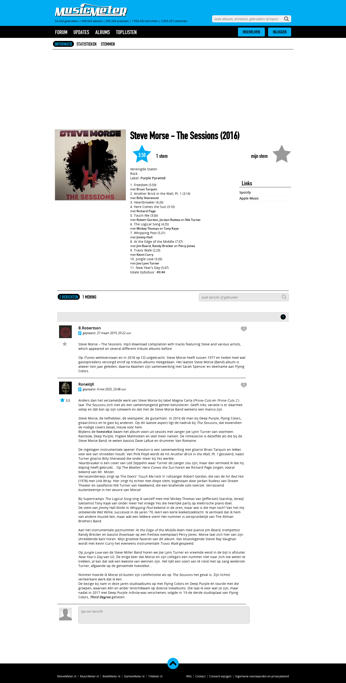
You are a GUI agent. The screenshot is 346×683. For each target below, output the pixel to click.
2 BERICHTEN (68, 297)
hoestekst (105, 431)
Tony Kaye (171, 228)
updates (81, 32)
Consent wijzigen (220, 676)
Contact (200, 676)
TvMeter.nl (155, 676)
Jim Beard (144, 246)
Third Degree (100, 597)
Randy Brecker (162, 246)
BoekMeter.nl (111, 676)
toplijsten (126, 32)
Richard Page (146, 211)
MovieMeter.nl (66, 676)
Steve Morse (149, 135)
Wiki (189, 676)
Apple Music (249, 198)
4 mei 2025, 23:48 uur (111, 389)
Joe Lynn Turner (148, 263)
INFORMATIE (63, 44)
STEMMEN (108, 44)
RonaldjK (86, 384)
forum (61, 32)
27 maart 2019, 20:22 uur (114, 333)
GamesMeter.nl (134, 676)
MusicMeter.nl (89, 676)
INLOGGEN (279, 32)
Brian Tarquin (147, 189)
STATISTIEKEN (86, 44)
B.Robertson (89, 328)
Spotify (245, 192)
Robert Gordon (147, 220)
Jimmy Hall (145, 237)
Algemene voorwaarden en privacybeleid (262, 676)
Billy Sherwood (148, 198)
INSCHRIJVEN (251, 32)
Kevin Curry (145, 254)
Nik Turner (193, 220)
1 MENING (89, 297)
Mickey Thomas (148, 228)
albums (102, 32)
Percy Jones (186, 246)
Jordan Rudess (170, 220)
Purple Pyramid (153, 178)
